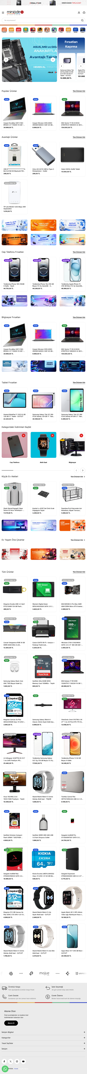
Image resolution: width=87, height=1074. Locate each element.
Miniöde (10, 1068)
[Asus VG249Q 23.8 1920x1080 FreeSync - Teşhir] (14, 782)
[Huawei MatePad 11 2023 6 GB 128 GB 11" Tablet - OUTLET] (14, 400)
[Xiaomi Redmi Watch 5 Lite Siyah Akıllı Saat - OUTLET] (43, 898)
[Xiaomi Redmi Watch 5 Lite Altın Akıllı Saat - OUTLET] (43, 936)
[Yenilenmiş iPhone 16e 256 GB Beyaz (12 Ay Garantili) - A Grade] (43, 270)
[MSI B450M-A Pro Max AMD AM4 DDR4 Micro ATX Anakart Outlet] (72, 589)
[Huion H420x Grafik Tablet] (72, 155)
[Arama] (82, 20)
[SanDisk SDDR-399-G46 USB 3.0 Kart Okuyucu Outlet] (43, 821)
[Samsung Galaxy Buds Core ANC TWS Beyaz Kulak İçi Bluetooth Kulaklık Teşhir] (14, 666)
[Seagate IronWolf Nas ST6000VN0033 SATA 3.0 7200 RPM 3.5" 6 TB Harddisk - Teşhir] (14, 859)
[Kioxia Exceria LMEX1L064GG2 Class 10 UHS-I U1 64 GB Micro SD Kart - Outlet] (43, 859)
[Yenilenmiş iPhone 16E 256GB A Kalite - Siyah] (14, 270)
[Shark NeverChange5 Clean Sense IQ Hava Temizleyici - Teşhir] (14, 494)
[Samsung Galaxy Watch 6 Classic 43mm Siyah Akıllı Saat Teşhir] (43, 705)
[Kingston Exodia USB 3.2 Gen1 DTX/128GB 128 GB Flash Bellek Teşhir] (14, 589)
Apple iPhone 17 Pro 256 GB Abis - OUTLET (66, 72)
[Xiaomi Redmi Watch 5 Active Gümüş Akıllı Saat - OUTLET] (14, 936)
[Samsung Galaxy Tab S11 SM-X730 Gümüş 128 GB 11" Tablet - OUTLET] (43, 400)
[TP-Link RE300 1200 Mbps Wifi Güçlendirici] (14, 192)
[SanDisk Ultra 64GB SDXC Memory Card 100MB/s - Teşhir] (43, 666)
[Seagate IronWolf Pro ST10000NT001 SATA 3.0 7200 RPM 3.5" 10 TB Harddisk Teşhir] (72, 821)
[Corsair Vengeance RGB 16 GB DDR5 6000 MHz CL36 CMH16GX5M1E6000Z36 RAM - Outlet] (14, 628)
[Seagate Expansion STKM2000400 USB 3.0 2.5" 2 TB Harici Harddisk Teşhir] (72, 859)
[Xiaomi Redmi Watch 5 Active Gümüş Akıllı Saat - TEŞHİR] (43, 782)
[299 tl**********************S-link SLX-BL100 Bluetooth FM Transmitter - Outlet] (14, 155)
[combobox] (43, 20)
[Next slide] (82, 470)
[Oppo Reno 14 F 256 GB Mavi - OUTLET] (72, 936)
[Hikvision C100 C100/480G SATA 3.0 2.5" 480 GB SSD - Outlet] (72, 628)
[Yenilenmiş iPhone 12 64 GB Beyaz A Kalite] (72, 743)
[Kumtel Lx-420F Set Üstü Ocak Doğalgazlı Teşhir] (43, 494)
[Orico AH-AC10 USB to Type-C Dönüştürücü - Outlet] (43, 155)
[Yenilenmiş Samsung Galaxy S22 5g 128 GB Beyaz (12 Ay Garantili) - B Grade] (43, 743)
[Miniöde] (14, 225)
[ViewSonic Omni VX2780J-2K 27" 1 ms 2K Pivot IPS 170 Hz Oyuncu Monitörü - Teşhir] (72, 705)
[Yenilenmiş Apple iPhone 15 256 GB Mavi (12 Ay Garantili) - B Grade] (72, 270)
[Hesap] (79, 12)
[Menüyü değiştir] (3, 12)
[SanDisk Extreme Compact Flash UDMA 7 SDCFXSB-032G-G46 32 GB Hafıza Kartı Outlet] (14, 821)
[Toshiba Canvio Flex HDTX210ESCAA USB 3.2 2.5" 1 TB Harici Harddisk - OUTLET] (72, 782)
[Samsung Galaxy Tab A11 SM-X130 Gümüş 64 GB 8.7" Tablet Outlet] (72, 400)
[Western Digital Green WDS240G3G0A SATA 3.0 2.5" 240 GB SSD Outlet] (43, 589)
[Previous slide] (76, 470)
